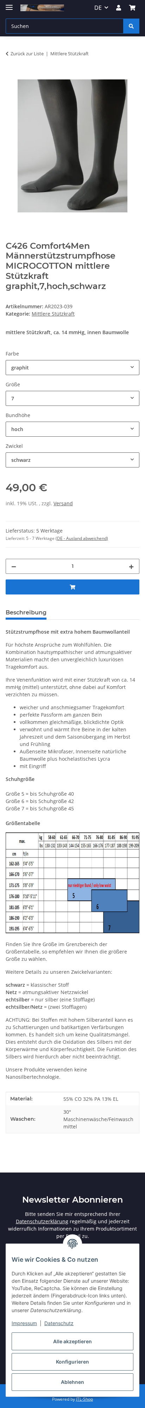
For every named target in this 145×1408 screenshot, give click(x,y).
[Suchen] (131, 26)
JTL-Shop (84, 1399)
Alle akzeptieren (72, 1341)
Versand (63, 503)
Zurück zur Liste (27, 53)
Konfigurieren (72, 1362)
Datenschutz (59, 1323)
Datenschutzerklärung (42, 1221)
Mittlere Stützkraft (53, 313)
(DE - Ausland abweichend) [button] (82, 538)
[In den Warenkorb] (11, 75)
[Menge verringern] (13, 566)
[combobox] (72, 367)
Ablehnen (72, 1382)
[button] (118, 8)
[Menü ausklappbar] (9, 4)
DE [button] (98, 8)
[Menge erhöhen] (131, 566)
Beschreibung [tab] (26, 612)
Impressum (24, 1323)
